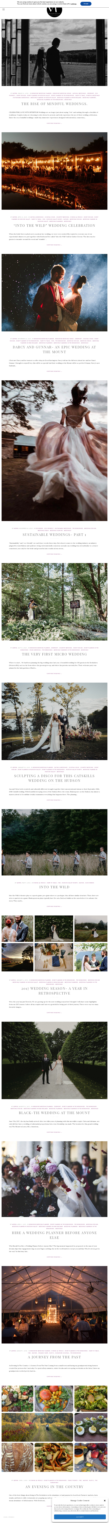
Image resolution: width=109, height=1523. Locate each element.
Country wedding (62, 217)
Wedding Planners (89, 97)
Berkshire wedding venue (62, 93)
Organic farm (43, 1353)
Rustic (51, 1353)
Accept (80, 1517)
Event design (21, 95)
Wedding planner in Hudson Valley (43, 97)
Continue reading (54, 123)
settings (73, 4)
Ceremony (90, 93)
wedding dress (85, 341)
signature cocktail (62, 1353)
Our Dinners (89, 883)
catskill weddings (79, 93)
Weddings (68, 99)
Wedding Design (76, 219)
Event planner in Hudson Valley (38, 95)
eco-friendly (49, 528)
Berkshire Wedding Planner (42, 93)
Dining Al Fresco (76, 217)
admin (15, 93)
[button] (105, 1501)
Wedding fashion (56, 530)
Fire (44, 219)
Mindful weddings (93, 95)
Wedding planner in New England (69, 97)
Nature (66, 219)
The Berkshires (60, 341)
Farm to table (80, 95)
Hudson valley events (54, 219)
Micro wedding (35, 650)
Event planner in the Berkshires (62, 95)
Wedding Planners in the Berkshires (50, 99)
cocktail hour (50, 217)
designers (39, 528)
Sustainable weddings (21, 97)
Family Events (73, 1480)
